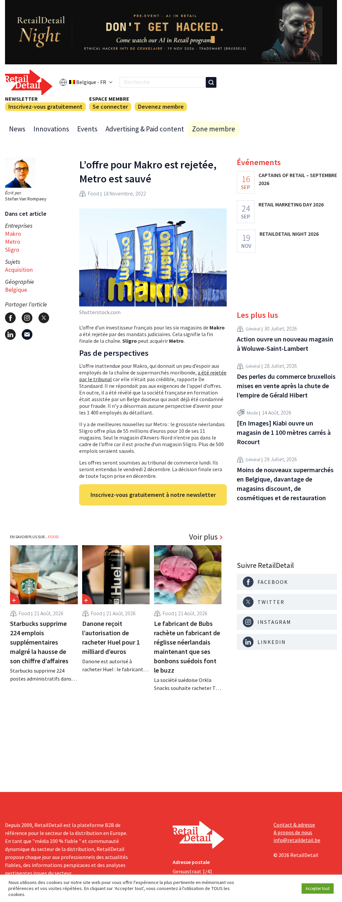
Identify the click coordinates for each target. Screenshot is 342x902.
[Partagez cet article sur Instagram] (27, 317)
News (17, 128)
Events (87, 128)
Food (93, 193)
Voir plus (203, 537)
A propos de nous (293, 832)
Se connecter (110, 106)
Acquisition (19, 269)
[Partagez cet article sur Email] (27, 334)
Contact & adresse (294, 824)
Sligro (12, 249)
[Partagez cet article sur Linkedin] (10, 334)
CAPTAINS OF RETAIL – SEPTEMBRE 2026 (298, 179)
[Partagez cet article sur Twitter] (43, 317)
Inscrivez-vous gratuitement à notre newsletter (153, 495)
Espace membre (109, 98)
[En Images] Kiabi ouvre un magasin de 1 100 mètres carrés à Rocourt (284, 432)
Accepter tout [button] (318, 888)
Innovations (51, 128)
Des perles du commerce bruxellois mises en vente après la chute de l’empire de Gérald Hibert (286, 385)
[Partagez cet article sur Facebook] (10, 317)
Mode (252, 413)
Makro (13, 233)
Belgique (16, 289)
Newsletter (21, 98)
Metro (12, 241)
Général (252, 329)
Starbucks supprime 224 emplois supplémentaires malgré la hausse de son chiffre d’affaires (39, 642)
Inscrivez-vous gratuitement (45, 106)
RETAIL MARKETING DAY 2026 (291, 204)
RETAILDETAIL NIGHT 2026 (289, 233)
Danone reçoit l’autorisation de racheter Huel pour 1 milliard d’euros (111, 637)
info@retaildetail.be (297, 840)
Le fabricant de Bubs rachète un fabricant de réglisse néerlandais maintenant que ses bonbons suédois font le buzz (187, 646)
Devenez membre (161, 106)
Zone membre (213, 128)
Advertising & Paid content (145, 128)
